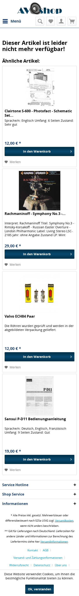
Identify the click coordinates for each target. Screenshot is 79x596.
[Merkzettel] (50, 21)
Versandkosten (64, 520)
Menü (16, 21)
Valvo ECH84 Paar (20, 316)
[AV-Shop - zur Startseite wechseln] (39, 8)
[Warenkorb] (72, 21)
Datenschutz (42, 565)
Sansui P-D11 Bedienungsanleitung (35, 419)
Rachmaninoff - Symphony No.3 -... (35, 213)
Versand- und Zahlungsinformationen (37, 558)
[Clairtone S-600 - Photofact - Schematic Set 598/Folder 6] (39, 88)
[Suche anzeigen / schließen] (39, 21)
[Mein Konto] (61, 21)
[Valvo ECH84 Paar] (39, 293)
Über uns (61, 565)
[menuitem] (11, 21)
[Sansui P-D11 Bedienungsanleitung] (39, 396)
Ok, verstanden (39, 589)
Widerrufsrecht (19, 565)
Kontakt (32, 550)
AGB (45, 550)
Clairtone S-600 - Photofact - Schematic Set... (38, 113)
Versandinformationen (54, 541)
